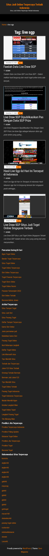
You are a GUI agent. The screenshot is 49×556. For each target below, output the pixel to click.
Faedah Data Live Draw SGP (20, 66)
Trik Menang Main (8, 419)
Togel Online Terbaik (9, 387)
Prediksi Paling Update (10, 432)
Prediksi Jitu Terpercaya (11, 441)
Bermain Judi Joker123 (10, 377)
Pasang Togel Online (9, 341)
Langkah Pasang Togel (10, 414)
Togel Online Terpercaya (11, 268)
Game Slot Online (8, 327)
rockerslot (5, 528)
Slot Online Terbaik (9, 295)
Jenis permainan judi (9, 331)
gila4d (4, 491)
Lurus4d (5, 541)
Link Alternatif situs (9, 354)
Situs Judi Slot (7, 313)
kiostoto (5, 458)
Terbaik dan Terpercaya (10, 364)
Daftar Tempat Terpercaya (12, 322)
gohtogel (5, 509)
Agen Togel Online (8, 254)
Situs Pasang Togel (9, 317)
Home (4, 25)
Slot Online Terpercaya (10, 272)
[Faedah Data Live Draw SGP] (24, 48)
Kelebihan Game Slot (9, 336)
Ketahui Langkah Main (10, 405)
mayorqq (5, 486)
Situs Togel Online (8, 263)
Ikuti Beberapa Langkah (10, 345)
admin (8, 71)
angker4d (5, 463)
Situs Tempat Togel (9, 308)
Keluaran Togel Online (10, 436)
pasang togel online (9, 523)
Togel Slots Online (8, 282)
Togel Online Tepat (9, 410)
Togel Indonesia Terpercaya (12, 396)
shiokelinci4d (6, 518)
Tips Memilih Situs (8, 359)
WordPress (27, 548)
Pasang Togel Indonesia (10, 391)
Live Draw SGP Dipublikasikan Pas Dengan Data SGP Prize (23, 118)
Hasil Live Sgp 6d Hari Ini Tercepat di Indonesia (23, 172)
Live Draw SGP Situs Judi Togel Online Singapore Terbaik (21, 226)
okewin (4, 537)
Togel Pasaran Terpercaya (11, 277)
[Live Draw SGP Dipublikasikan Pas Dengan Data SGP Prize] (24, 98)
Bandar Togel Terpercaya (11, 259)
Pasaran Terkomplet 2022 (11, 291)
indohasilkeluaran (8, 532)
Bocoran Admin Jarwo (10, 300)
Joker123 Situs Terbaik (10, 368)
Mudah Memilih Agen (9, 400)
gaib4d (4, 481)
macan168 (6, 514)
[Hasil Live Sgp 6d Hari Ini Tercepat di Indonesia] (24, 152)
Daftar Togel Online (9, 350)
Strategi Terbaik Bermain (11, 373)
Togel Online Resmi (9, 286)
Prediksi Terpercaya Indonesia (13, 427)
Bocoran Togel (7, 450)
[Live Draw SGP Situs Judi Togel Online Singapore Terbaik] (24, 206)
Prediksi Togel (7, 445)
